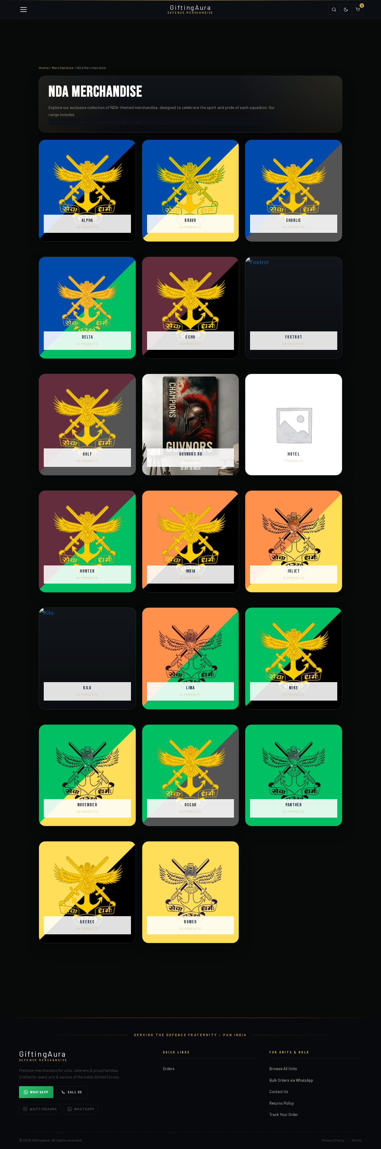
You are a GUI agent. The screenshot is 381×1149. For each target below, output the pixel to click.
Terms (356, 1140)
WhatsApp (39, 1092)
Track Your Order (283, 1114)
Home (44, 68)
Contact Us (278, 1091)
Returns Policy (281, 1103)
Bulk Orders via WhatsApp (291, 1080)
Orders (168, 1068)
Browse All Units (283, 1068)
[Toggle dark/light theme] (346, 9)
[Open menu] (23, 9)
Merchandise (63, 68)
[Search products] (334, 9)
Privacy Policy (333, 1140)
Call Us (75, 1092)
